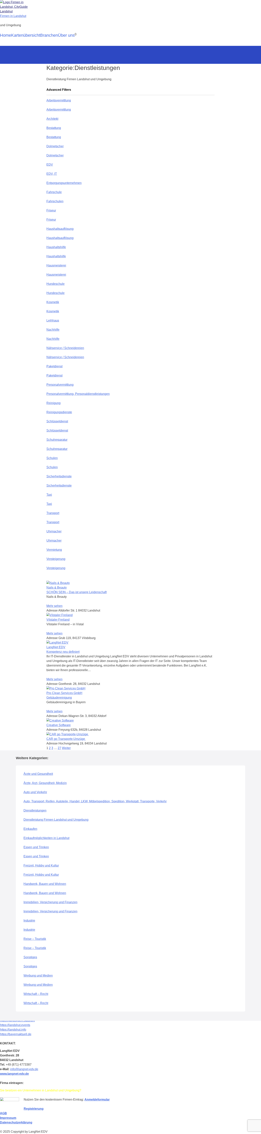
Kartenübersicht (25, 35)
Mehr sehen (54, 606)
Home (5, 35)
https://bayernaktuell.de (15, 1034)
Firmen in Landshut (13, 16)
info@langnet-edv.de (24, 1069)
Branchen (49, 35)
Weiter (66, 748)
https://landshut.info (13, 1029)
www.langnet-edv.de (14, 1073)
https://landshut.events (15, 1025)
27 (59, 748)
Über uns (66, 35)
